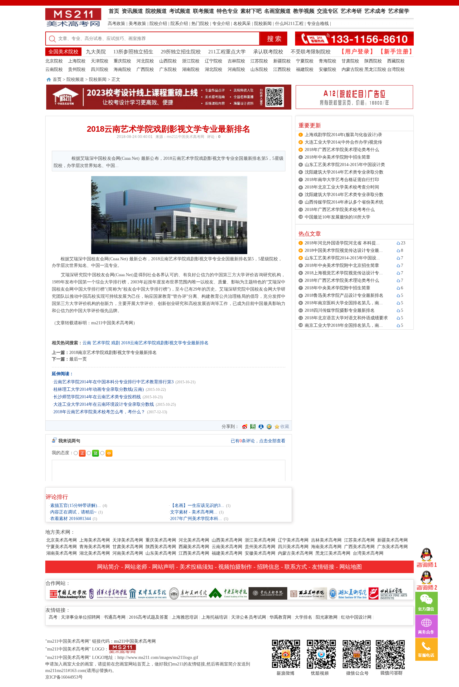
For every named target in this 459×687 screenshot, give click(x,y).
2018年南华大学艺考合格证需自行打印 (342, 179)
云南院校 (54, 69)
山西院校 (168, 61)
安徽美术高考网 (260, 553)
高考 (53, 617)
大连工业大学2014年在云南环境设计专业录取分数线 (103, 404)
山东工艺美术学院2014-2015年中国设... (342, 258)
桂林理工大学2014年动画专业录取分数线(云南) (98, 389)
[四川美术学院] (387, 593)
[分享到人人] (261, 426)
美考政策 (137, 23)
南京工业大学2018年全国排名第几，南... (344, 325)
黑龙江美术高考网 (332, 553)
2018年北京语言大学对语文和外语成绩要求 (346, 318)
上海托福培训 (214, 617)
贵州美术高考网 (260, 546)
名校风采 (242, 23)
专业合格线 (318, 23)
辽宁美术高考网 (293, 540)
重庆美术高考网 (161, 540)
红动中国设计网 (356, 617)
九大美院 (96, 51)
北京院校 (54, 61)
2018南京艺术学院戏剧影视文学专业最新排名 (113, 352)
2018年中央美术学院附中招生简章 (337, 157)
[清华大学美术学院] (108, 593)
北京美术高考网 (61, 540)
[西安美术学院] (308, 593)
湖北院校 (213, 69)
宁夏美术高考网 (61, 546)
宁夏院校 (304, 61)
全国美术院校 (63, 51)
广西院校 (145, 69)
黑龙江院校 (375, 69)
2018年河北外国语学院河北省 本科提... (342, 243)
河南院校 (236, 69)
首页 (57, 79)
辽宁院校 (213, 61)
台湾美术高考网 (368, 553)
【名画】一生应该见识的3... (197, 505)
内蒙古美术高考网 (295, 553)
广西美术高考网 (359, 546)
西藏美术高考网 (194, 546)
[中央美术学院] (228, 593)
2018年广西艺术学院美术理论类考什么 (342, 149)
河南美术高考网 (127, 553)
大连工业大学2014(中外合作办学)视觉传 (343, 142)
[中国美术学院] (68, 593)
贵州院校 (77, 69)
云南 (86, 343)
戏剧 (115, 343)
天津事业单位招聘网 (80, 617)
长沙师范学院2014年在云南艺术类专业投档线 (97, 397)
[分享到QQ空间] (269, 426)
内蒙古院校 (352, 69)
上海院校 (77, 61)
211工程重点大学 (227, 51)
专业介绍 (221, 23)
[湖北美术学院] (347, 593)
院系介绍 (179, 23)
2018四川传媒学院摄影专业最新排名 (340, 310)
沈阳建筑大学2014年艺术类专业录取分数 (344, 172)
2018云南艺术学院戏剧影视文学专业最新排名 (165, 343)
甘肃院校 (350, 61)
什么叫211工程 (289, 23)
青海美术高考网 (94, 546)
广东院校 (168, 69)
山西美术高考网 (227, 540)
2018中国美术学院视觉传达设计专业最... (344, 250)
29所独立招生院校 (181, 51)
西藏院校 (396, 61)
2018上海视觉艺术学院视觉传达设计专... (344, 273)
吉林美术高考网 (326, 540)
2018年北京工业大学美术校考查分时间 (342, 187)
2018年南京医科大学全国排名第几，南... (344, 303)
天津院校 (99, 61)
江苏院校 (259, 61)
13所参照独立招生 (133, 51)
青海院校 (327, 61)
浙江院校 (191, 61)
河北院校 (145, 61)
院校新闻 (263, 23)
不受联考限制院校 (311, 51)
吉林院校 (236, 61)
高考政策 (116, 23)
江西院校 (282, 69)
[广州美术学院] (188, 593)
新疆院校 (282, 61)
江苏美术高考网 (359, 540)
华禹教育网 (280, 617)
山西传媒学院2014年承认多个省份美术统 (344, 202)
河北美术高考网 (194, 540)
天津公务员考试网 (248, 617)
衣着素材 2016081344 (70, 518)
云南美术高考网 (227, 546)
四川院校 (99, 69)
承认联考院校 (268, 51)
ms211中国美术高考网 (185, 137)
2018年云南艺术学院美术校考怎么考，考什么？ (99, 412)
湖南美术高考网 (61, 553)
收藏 (284, 426)
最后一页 (78, 359)
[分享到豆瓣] (252, 426)
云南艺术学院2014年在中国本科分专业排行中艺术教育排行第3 (113, 382)
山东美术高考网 (161, 553)
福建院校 (304, 69)
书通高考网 (115, 617)
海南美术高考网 (326, 546)
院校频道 (75, 79)
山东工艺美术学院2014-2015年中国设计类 (345, 164)
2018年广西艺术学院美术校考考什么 (340, 209)
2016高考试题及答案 (148, 617)
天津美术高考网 (127, 540)
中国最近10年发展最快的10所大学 (337, 217)
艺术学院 (101, 343)
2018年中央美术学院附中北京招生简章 (342, 265)
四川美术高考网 (293, 546)
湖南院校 (191, 69)
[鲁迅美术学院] (268, 593)
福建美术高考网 (227, 553)
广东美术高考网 (392, 546)
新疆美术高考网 (392, 540)
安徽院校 (327, 69)
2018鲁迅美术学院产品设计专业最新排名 (344, 295)
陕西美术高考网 (161, 546)
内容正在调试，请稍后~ (73, 512)
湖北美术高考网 (94, 553)
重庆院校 (122, 61)
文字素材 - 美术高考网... (193, 512)
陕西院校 (373, 61)
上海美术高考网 (94, 540)
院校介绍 (158, 23)
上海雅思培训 (185, 617)
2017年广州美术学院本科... (196, 518)
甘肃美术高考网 (127, 546)
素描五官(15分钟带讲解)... (75, 505)
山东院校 (259, 69)
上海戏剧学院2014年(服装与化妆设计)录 (343, 134)
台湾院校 (396, 69)
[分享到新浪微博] (244, 426)
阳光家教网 (327, 617)
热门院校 (200, 23)
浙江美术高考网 (260, 540)
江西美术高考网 (194, 553)
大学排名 (303, 617)
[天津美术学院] (148, 593)
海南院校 (122, 69)
